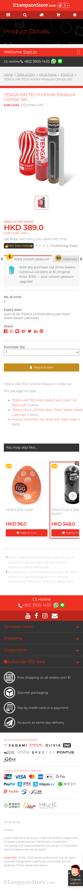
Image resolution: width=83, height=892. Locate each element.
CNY (24, 233)
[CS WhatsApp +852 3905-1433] (53, 61)
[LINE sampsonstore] (60, 61)
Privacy (8, 829)
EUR (16, 233)
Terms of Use (12, 822)
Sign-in (30, 52)
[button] (73, 496)
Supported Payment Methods (22, 770)
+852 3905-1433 (37, 61)
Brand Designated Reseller (21, 740)
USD (8, 233)
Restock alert (43, 367)
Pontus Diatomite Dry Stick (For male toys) (44, 419)
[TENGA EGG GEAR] (26, 485)
